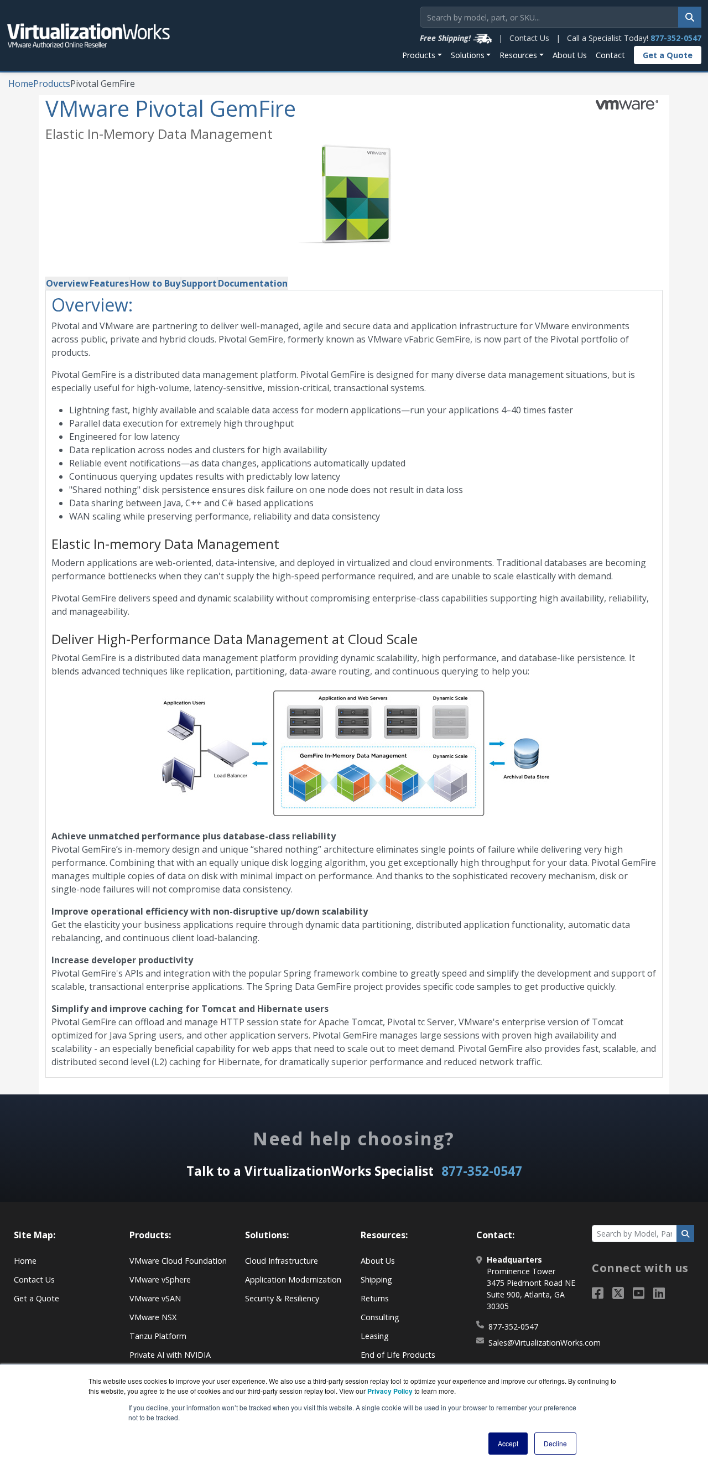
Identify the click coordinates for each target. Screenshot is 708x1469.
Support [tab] (199, 283)
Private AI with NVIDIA (170, 1354)
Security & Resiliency (282, 1298)
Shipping (376, 1279)
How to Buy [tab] (155, 283)
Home (20, 83)
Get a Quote (668, 55)
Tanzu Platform (157, 1336)
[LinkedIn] (659, 1293)
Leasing (375, 1336)
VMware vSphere (160, 1279)
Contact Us (529, 38)
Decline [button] (555, 1443)
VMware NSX (152, 1317)
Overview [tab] (67, 283)
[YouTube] (638, 1293)
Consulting (380, 1317)
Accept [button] (508, 1443)
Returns (375, 1298)
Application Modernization (293, 1279)
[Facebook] (597, 1293)
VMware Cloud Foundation (178, 1260)
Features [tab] (109, 283)
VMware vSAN (155, 1298)
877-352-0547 (675, 38)
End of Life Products (398, 1354)
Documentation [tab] (253, 283)
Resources (518, 55)
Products (418, 55)
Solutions (468, 55)
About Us (570, 55)
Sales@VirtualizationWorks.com (544, 1342)
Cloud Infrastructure (281, 1260)
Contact (610, 55)
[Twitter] (618, 1293)
